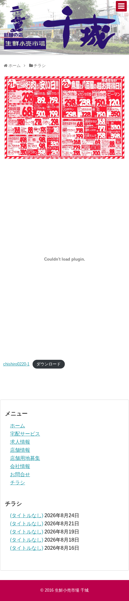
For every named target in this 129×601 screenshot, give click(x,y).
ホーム (17, 425)
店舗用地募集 (25, 458)
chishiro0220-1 (16, 364)
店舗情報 (20, 450)
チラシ (17, 482)
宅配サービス (25, 433)
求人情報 (20, 442)
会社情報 (20, 466)
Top (123, 595)
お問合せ (20, 474)
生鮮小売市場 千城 (72, 590)
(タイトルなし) (26, 515)
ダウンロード (48, 364)
